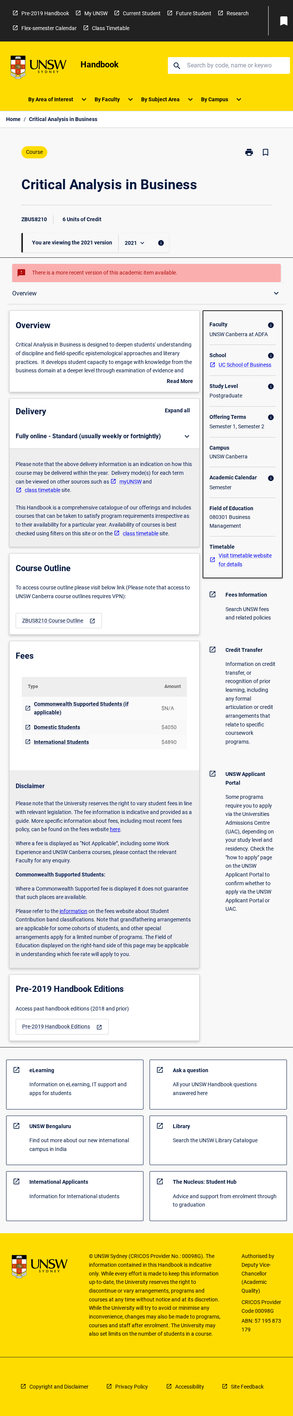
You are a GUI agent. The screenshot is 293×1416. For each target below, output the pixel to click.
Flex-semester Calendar (49, 28)
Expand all (177, 410)
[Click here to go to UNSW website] (38, 69)
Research (238, 13)
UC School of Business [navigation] (245, 365)
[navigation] (59, 621)
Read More (180, 382)
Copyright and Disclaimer (59, 1387)
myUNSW (130, 482)
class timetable (42, 490)
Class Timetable (110, 28)
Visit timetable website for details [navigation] (245, 559)
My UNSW (96, 13)
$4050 (169, 727)
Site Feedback (247, 1387)
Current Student (142, 13)
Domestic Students (57, 727)
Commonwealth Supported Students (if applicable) (81, 708)
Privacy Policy (131, 1387)
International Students (61, 742)
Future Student (193, 13)
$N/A (167, 708)
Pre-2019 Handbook (45, 13)
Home (13, 119)
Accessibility (189, 1387)
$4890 (169, 742)
